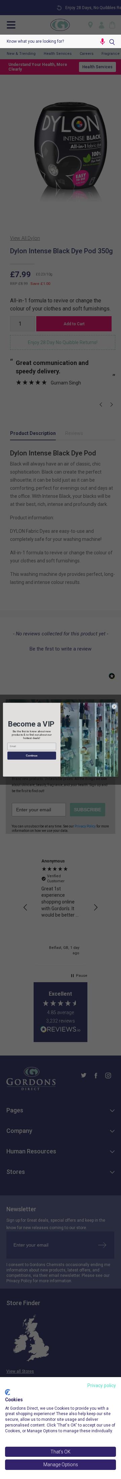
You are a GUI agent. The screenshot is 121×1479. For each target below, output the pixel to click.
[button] (102, 41)
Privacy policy (101, 1385)
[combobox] (48, 41)
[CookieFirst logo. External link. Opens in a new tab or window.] (7, 1392)
